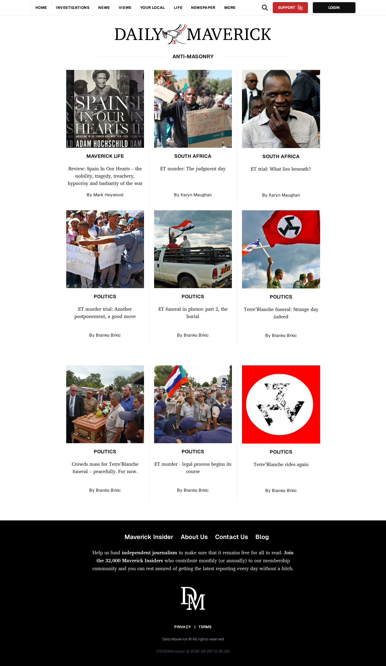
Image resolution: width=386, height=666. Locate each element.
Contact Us (231, 537)
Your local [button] (152, 7)
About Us (194, 537)
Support (286, 7)
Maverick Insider (148, 537)
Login (334, 7)
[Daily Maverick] (193, 34)
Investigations (72, 7)
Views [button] (125, 7)
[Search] (265, 8)
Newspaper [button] (203, 7)
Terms (205, 626)
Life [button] (178, 7)
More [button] (230, 7)
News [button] (104, 7)
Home (41, 7)
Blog (262, 537)
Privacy (182, 626)
